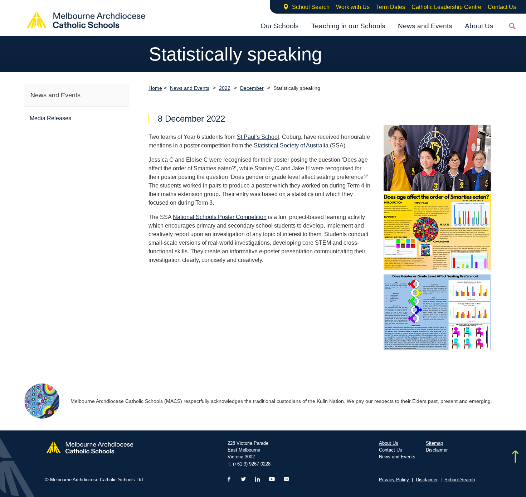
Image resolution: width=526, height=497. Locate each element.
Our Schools (279, 26)
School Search (311, 7)
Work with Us (353, 7)
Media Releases (50, 118)
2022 (224, 88)
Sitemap (434, 443)
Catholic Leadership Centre (446, 7)
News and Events (425, 26)
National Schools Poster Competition (220, 217)
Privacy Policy (394, 479)
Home (155, 88)
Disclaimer (437, 450)
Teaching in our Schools (348, 26)
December (252, 88)
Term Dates (390, 7)
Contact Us (502, 7)
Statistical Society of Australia (291, 145)
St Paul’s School (258, 137)
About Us (479, 26)
